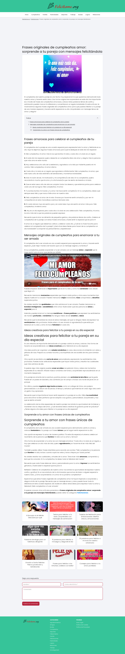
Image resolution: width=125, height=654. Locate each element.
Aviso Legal (79, 622)
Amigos (52, 625)
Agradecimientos (55, 622)
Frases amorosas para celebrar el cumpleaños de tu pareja (49, 122)
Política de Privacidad (83, 627)
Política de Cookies (82, 625)
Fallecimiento (54, 634)
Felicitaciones (54, 638)
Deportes (64, 15)
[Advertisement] (62, 32)
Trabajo (73, 15)
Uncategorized (54, 650)
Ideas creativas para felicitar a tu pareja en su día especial (52, 127)
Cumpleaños (35, 15)
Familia (45, 15)
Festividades (54, 15)
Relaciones (96, 15)
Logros (88, 15)
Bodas (80, 15)
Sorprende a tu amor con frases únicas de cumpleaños (51, 130)
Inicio (26, 15)
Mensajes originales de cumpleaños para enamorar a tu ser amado (52, 124)
